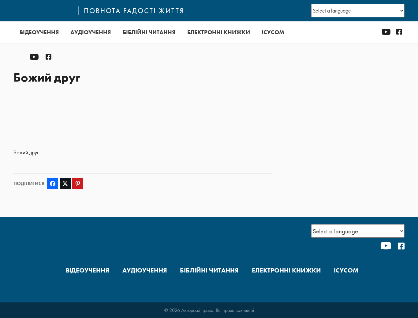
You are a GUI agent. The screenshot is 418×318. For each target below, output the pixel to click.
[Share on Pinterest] (77, 183)
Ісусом (273, 32)
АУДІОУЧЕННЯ (90, 32)
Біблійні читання (149, 32)
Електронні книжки (218, 32)
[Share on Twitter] (65, 183)
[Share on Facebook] (52, 183)
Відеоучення (39, 32)
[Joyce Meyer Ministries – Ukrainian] (43, 10)
